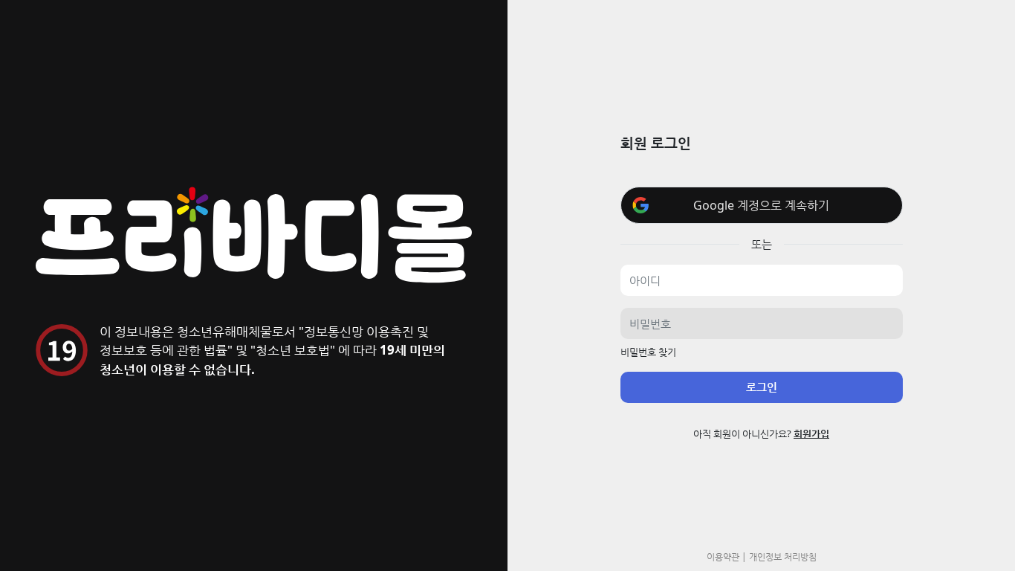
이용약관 (723, 556)
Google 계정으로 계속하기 (761, 205)
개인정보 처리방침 (783, 556)
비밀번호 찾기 (648, 351)
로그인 (761, 386)
